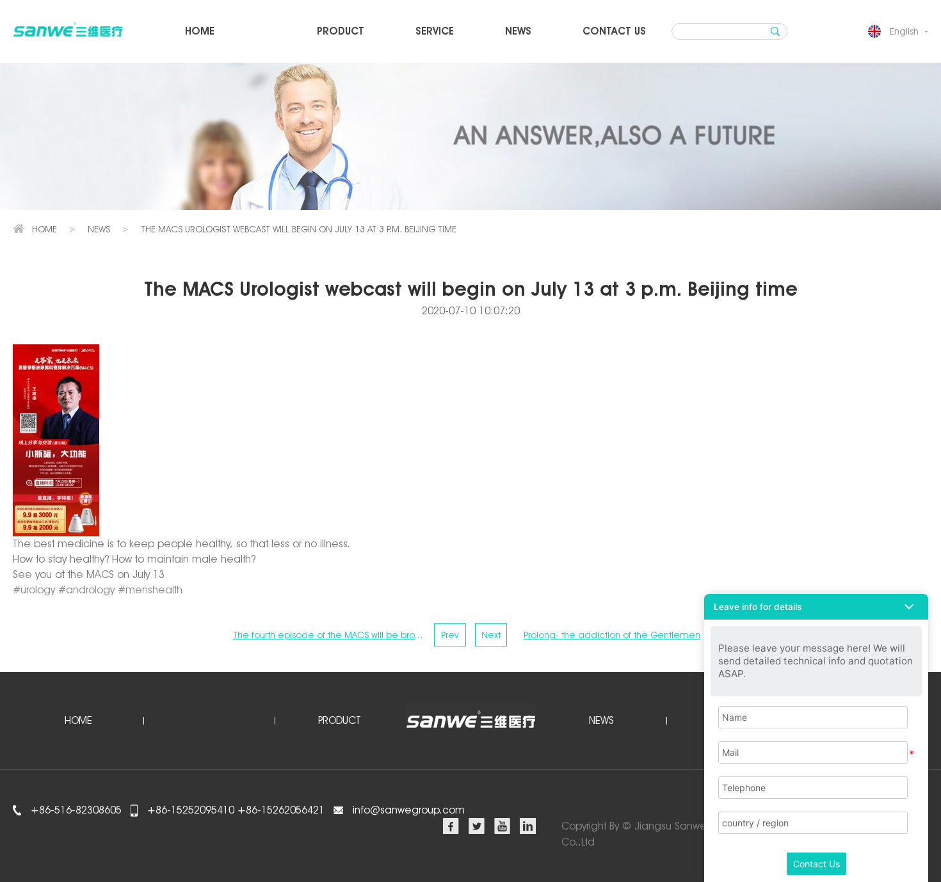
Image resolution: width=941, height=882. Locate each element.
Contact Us (816, 863)
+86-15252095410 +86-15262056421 (234, 810)
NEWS (518, 31)
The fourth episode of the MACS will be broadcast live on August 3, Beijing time (329, 635)
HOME (199, 31)
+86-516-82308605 (75, 810)
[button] (816, 607)
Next (491, 635)
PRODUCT (340, 31)
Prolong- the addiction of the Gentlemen (612, 635)
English (904, 31)
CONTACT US (614, 31)
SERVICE (434, 31)
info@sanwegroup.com (409, 810)
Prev (450, 635)
